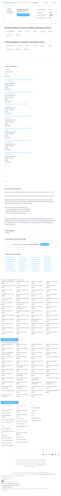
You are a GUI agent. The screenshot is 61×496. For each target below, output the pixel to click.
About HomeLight (35, 408)
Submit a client (19, 418)
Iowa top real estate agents (52, 357)
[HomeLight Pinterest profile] (55, 454)
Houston (20, 31)
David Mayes (34, 265)
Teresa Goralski (22, 261)
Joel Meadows (48, 265)
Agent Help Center (20, 423)
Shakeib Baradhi (35, 257)
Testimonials (34, 410)
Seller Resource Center (6, 443)
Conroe (27, 31)
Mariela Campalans (11, 259)
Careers (33, 413)
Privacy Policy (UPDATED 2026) (24, 474)
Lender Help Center (21, 439)
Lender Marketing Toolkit (22, 442)
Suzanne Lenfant (10, 265)
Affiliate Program (35, 418)
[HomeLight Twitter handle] (43, 454)
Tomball (35, 31)
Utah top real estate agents (8, 390)
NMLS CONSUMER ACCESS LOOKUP (10, 483)
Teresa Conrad (22, 259)
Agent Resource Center (22, 421)
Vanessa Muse (35, 267)
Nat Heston (21, 263)
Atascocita (26, 49)
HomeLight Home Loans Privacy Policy (10, 485)
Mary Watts (21, 271)
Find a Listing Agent (6, 428)
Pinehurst (18, 35)
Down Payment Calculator (7, 419)
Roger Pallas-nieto (23, 269)
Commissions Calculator (7, 445)
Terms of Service (12, 474)
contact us (32, 466)
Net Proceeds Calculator (7, 440)
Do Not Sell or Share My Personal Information (44, 474)
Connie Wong (35, 271)
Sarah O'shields (10, 269)
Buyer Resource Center (7, 422)
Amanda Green (35, 261)
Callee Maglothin (23, 265)
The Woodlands (10, 31)
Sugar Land (9, 35)
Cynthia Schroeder (11, 271)
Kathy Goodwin (10, 261)
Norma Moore (22, 267)
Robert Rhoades (48, 269)
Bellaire (50, 31)
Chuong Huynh (35, 263)
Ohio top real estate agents (52, 378)
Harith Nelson (48, 267)
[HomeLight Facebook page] (46, 454)
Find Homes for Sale (6, 412)
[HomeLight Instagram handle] (49, 454)
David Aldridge (10, 257)
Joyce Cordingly (35, 259)
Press (32, 415)
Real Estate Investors (36, 420)
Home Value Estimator (6, 438)
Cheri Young (47, 271)
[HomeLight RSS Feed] (58, 454)
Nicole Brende (48, 257)
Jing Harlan (47, 261)
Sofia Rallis (34, 269)
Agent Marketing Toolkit (22, 426)
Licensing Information (6, 487)
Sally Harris (9, 263)
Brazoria (43, 31)
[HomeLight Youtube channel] (52, 454)
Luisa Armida (22, 257)
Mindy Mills (9, 267)
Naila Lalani (47, 263)
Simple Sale (4, 435)
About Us (36, 2)
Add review (45, 244)
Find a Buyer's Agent (6, 410)
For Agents (45, 2)
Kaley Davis (47, 259)
